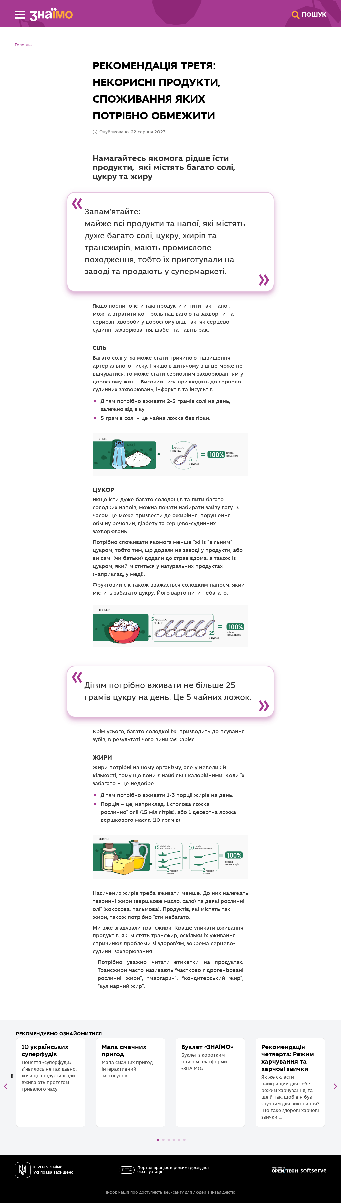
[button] (20, 14)
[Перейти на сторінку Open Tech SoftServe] (299, 1170)
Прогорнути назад (5, 1086)
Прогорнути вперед (335, 1086)
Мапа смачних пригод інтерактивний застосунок (127, 1060)
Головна (23, 45)
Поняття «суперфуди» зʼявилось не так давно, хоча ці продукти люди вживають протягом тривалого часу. (49, 1067)
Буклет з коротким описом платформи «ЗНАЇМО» (207, 1057)
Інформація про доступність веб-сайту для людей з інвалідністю (170, 1192)
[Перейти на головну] (49, 14)
